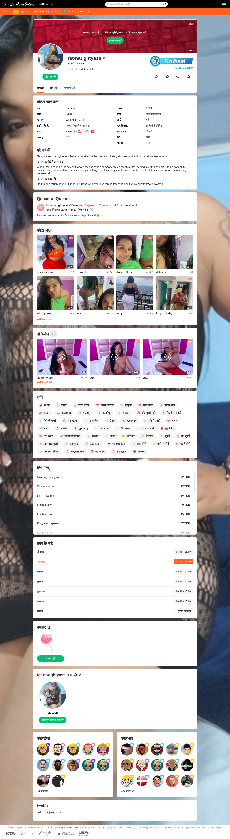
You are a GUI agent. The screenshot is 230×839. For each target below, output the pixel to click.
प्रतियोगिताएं (56, 12)
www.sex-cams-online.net (41, 827)
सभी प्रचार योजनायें (41, 12)
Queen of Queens (97, 205)
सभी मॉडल (7, 12)
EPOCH (62, 828)
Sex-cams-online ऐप (79, 12)
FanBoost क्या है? (184, 68)
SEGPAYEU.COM (76, 828)
